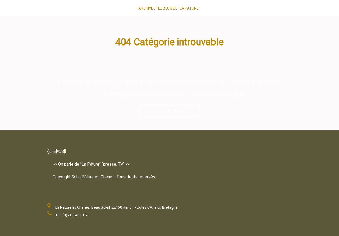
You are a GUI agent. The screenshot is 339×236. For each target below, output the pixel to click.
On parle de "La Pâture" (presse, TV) (91, 164)
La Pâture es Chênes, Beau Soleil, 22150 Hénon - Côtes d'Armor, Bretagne (116, 207)
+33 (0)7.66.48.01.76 (72, 215)
